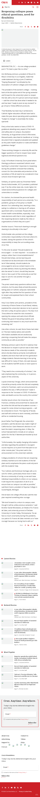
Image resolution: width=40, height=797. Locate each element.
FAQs (23, 742)
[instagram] (31, 2)
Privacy (21, 791)
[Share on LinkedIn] (28, 26)
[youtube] (28, 2)
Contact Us (24, 736)
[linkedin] (22, 2)
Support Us (5, 742)
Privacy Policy (24, 719)
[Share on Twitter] (31, 26)
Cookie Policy (28, 791)
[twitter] (25, 2)
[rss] (34, 2)
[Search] (33, 7)
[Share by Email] (34, 26)
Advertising (6, 739)
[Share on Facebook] (25, 26)
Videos (23, 739)
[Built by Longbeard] (36, 794)
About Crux (5, 736)
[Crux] (5, 2)
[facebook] (19, 2)
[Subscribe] (37, 2)
